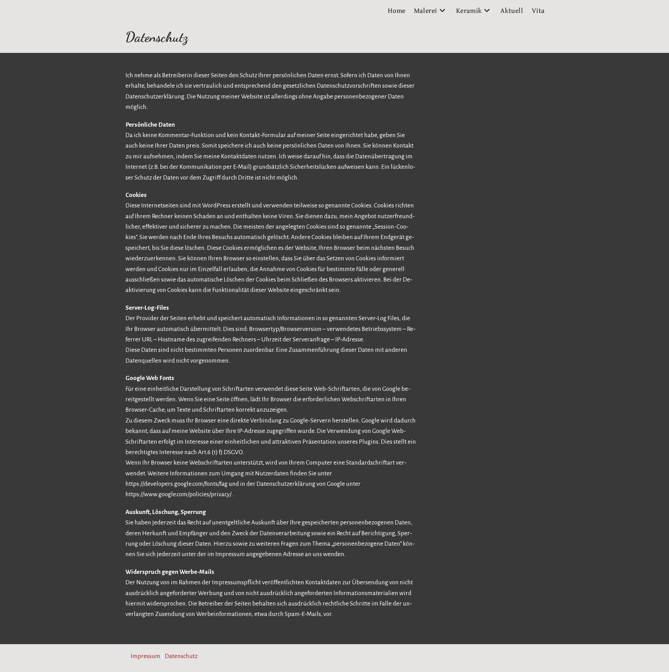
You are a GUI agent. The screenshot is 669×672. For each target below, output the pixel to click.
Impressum (145, 656)
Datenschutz (181, 656)
